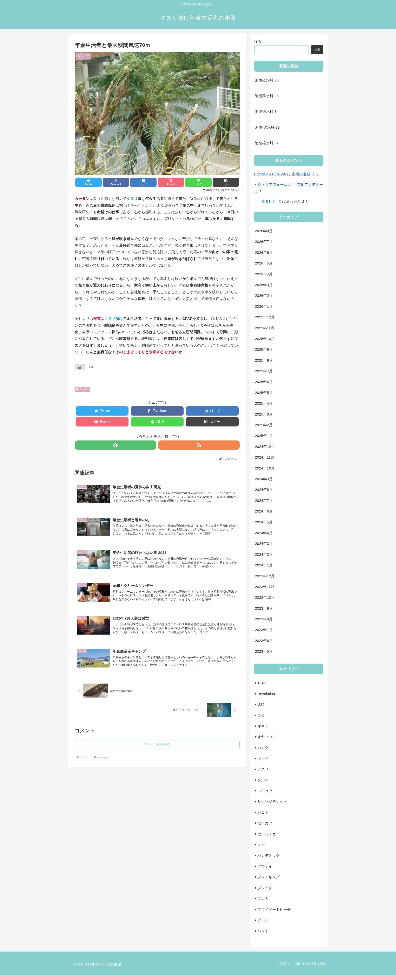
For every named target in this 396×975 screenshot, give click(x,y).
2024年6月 (264, 511)
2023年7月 (264, 630)
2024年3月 (264, 544)
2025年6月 (264, 382)
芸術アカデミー (310, 185)
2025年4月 (264, 404)
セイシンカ (266, 834)
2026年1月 (264, 306)
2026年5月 (264, 263)
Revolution (266, 694)
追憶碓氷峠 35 (267, 96)
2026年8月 (264, 231)
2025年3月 (264, 414)
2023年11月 (264, 587)
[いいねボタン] (80, 367)
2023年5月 (264, 652)
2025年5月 (264, 393)
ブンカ (263, 899)
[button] (226, 182)
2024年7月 (264, 501)
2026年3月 (264, 285)
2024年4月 (264, 533)
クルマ (263, 780)
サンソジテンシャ (272, 802)
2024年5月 (264, 522)
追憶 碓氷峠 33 (267, 127)
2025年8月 (264, 360)
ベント (263, 931)
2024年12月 (265, 447)
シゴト (263, 813)
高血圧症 (265, 201)
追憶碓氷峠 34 (267, 111)
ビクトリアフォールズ (272, 185)
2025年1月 (264, 436)
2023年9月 (264, 608)
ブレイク (84, 389)
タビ (261, 845)
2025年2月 (264, 425)
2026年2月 (264, 296)
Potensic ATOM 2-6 (270, 174)
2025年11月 (264, 328)
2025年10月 (265, 339)
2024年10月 (265, 468)
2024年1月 (264, 565)
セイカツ (264, 823)
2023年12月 (265, 576)
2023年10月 (265, 598)
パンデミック (268, 856)
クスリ (263, 769)
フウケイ (264, 866)
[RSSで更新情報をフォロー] (199, 445)
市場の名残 (301, 174)
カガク (263, 748)
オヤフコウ (266, 737)
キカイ (263, 759)
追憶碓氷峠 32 (267, 143)
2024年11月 (264, 457)
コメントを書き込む (157, 744)
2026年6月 (264, 252)
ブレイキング (268, 877)
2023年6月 (264, 641)
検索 (258, 42)
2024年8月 (264, 490)
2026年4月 (264, 274)
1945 (261, 683)
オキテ (263, 726)
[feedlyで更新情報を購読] (115, 445)
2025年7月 (264, 371)
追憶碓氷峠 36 (267, 80)
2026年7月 (264, 242)
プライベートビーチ (274, 909)
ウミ (261, 715)
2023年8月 (264, 619)
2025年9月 (264, 350)
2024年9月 (264, 479)
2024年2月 (264, 554)
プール (263, 920)
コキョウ (264, 791)
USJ (260, 705)
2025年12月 (265, 317)
